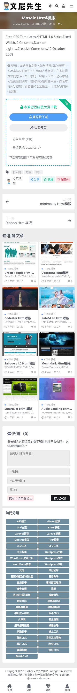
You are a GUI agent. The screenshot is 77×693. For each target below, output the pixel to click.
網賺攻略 (54, 625)
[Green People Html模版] (20, 253)
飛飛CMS (53, 650)
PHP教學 (54, 539)
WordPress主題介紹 (21, 558)
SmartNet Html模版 (18, 409)
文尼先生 (17, 181)
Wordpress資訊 (54, 564)
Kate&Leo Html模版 (55, 318)
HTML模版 (41, 24)
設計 (38, 172)
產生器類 (54, 619)
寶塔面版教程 (53, 582)
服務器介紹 (53, 601)
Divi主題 (22, 527)
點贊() (65, 179)
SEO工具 (22, 546)
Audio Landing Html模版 (55, 410)
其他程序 (54, 570)
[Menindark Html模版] (57, 344)
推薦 (53, 588)
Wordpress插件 (54, 558)
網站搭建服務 (21, 625)
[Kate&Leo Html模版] (57, 298)
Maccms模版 (21, 539)
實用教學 (54, 576)
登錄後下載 (40, 117)
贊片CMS (22, 644)
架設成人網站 (21, 613)
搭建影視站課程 (21, 595)
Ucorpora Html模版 (55, 273)
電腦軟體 (22, 650)
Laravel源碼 (54, 533)
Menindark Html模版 (56, 363)
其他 (21, 570)
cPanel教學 (53, 521)
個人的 (17, 172)
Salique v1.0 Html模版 (20, 363)
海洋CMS (53, 613)
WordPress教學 (22, 564)
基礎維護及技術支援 (22, 576)
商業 (28, 172)
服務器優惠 (22, 607)
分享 (36, 179)
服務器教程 (53, 607)
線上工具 (54, 631)
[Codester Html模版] (20, 298)
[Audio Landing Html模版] (57, 389)
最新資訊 (54, 595)
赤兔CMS (53, 644)
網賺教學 (22, 631)
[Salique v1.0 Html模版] (20, 344)
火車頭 (21, 619)
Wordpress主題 (54, 552)
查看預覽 (40, 127)
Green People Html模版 (19, 274)
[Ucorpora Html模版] (57, 253)
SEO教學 (22, 552)
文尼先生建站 (40, 671)
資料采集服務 (53, 638)
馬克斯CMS (21, 656)
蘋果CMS (22, 638)
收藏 (50, 179)
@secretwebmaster (38, 678)
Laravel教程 (22, 533)
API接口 (21, 521)
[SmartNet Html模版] (20, 389)
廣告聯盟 (22, 588)
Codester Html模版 (18, 318)
